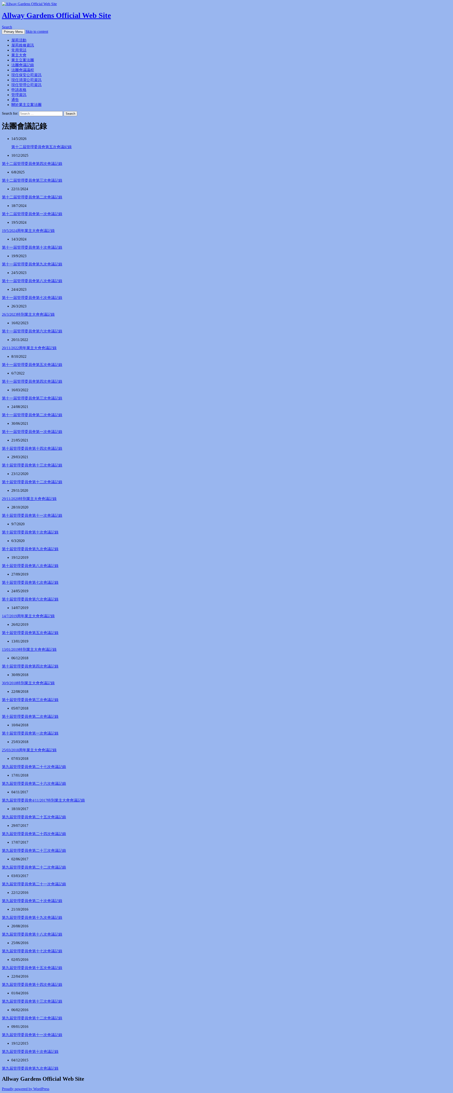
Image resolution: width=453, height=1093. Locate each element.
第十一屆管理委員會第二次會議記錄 (32, 415)
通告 (15, 100)
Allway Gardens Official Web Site (56, 15)
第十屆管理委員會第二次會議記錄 (30, 717)
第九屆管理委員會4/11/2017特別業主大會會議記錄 (43, 800)
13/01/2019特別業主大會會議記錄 (29, 649)
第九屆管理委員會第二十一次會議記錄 (34, 884)
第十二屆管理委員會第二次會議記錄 (32, 197)
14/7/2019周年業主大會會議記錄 (28, 616)
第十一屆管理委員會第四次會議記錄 (32, 381)
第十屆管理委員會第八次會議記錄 (30, 566)
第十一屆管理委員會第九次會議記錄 (32, 264)
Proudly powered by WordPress (25, 1089)
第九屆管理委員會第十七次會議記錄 (32, 951)
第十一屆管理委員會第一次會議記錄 (32, 432)
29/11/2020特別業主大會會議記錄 (29, 499)
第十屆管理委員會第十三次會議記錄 (32, 465)
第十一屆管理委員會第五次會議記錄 (32, 365)
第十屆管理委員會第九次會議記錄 (30, 549)
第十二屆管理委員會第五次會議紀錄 (41, 147)
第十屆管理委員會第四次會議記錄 (30, 666)
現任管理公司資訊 (26, 85)
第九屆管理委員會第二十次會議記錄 (32, 901)
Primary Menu (13, 32)
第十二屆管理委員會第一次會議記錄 (32, 214)
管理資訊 (18, 95)
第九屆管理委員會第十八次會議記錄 (32, 934)
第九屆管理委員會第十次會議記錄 (30, 1052)
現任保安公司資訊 (26, 75)
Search (7, 27)
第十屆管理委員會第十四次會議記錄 (32, 448)
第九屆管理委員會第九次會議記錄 (30, 1068)
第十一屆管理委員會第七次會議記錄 (32, 298)
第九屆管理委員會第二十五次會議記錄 (34, 817)
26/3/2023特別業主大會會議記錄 (28, 314)
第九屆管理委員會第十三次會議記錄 (32, 1001)
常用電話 (18, 50)
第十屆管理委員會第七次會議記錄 (30, 582)
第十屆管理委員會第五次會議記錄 (30, 633)
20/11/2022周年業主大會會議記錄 (29, 348)
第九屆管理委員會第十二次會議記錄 (32, 1018)
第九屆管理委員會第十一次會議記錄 (32, 1035)
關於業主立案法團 (26, 105)
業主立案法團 (22, 60)
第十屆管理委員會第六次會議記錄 (30, 599)
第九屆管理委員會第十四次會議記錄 (32, 985)
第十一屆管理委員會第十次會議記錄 (32, 247)
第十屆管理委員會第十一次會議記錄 (32, 515)
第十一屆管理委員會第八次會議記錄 (32, 281)
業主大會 (18, 55)
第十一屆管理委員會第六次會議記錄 (32, 331)
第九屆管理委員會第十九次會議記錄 (32, 918)
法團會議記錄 (22, 65)
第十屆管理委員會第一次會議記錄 (30, 733)
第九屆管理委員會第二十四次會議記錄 (34, 834)
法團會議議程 (22, 70)
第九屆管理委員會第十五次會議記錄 (32, 968)
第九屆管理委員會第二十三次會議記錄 (34, 851)
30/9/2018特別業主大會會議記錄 (28, 683)
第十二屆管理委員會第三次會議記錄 (32, 180)
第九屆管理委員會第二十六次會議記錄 (34, 784)
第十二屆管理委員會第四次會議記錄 (32, 164)
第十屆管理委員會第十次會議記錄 (30, 532)
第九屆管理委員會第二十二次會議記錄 (34, 867)
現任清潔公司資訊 (26, 80)
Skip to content (37, 31)
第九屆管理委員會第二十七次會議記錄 (34, 767)
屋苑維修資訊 (22, 45)
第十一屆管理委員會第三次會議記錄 (32, 398)
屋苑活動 (18, 40)
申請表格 (18, 90)
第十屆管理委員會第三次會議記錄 (30, 700)
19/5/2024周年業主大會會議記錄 (28, 231)
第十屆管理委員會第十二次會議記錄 (32, 482)
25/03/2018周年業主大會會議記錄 (29, 750)
